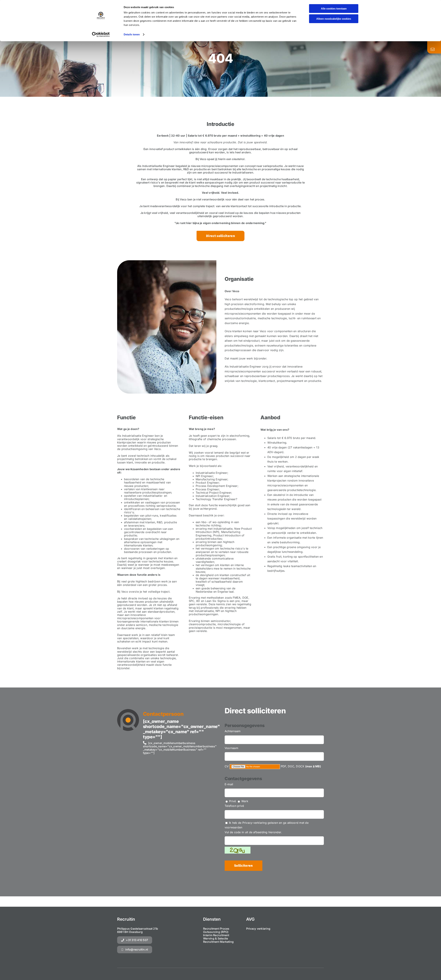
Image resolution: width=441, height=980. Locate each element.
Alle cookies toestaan (334, 8)
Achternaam (232, 731)
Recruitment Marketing (218, 941)
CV (227, 766)
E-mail (229, 784)
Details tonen (132, 34)
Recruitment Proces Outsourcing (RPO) (216, 930)
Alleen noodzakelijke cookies (333, 18)
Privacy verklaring (258, 928)
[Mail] (432, 49)
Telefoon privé (234, 806)
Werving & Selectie (215, 938)
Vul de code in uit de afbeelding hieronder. (253, 832)
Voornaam (231, 748)
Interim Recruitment (216, 935)
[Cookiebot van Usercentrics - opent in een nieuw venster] (101, 34)
